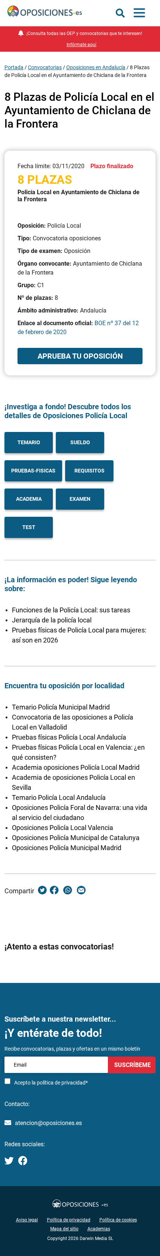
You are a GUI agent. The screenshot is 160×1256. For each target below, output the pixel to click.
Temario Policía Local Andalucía (59, 797)
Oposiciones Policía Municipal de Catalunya (76, 838)
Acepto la (51, 1083)
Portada (13, 67)
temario (28, 442)
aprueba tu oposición (80, 356)
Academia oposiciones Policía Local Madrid (76, 767)
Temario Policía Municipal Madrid (61, 707)
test (28, 527)
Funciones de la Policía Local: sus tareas (71, 610)
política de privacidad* (62, 1083)
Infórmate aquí (81, 44)
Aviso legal (27, 1220)
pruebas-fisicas (33, 471)
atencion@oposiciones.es (48, 1123)
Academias (98, 1228)
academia (29, 499)
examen (80, 499)
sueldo (80, 442)
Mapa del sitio (64, 1228)
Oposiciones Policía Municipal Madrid (66, 848)
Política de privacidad (68, 1220)
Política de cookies (118, 1220)
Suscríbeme (132, 1064)
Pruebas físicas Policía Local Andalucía (69, 737)
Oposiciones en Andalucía (95, 67)
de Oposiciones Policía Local (79, 415)
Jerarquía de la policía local (52, 620)
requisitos (89, 471)
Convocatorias (45, 67)
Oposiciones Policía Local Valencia (62, 828)
